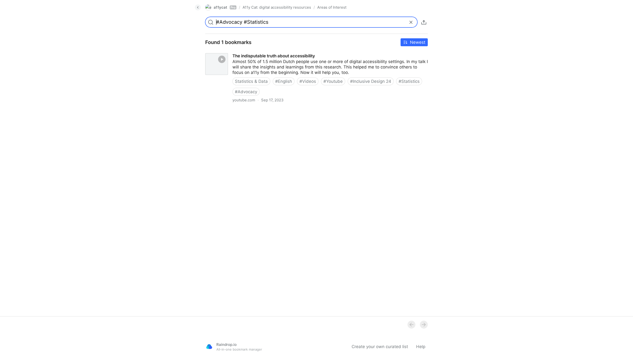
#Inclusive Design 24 (370, 81)
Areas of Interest (331, 7)
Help (420, 346)
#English (283, 81)
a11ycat (225, 7)
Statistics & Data (251, 81)
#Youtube (333, 81)
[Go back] (198, 7)
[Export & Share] (424, 22)
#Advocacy (246, 91)
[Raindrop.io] (209, 347)
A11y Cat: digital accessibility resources (277, 7)
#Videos (307, 81)
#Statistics (409, 81)
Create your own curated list (380, 346)
